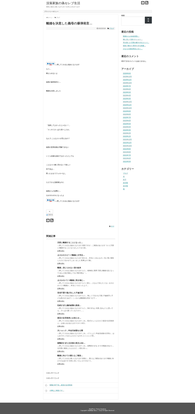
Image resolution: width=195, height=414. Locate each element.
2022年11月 (127, 105)
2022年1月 (127, 136)
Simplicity (103, 409)
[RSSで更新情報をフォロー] (146, 3)
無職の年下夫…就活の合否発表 (61, 385)
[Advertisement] (80, 46)
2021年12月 (127, 139)
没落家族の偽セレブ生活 (63, 3)
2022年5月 (127, 124)
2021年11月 (127, 142)
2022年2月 (127, 133)
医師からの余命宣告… (131, 36)
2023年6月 (127, 89)
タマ (112, 226)
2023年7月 (127, 86)
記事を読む (60, 251)
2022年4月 (127, 127)
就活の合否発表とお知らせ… (69, 318)
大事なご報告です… (57, 390)
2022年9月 (127, 111)
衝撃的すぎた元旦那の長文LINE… (71, 343)
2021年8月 (127, 152)
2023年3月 (127, 98)
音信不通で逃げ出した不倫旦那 (70, 293)
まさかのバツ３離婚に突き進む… (71, 280)
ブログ (111, 28)
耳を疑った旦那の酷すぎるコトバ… (136, 42)
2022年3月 (127, 130)
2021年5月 (127, 161)
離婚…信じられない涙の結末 (69, 268)
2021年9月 (127, 149)
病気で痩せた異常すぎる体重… (134, 46)
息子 (124, 180)
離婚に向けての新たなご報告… (70, 356)
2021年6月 (127, 158)
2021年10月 (127, 146)
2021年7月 (127, 155)
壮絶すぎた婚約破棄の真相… (69, 305)
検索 (123, 15)
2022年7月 (127, 117)
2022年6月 (127, 120)
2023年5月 (127, 92)
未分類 (125, 183)
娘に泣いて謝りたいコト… (132, 39)
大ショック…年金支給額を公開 (70, 330)
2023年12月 (127, 76)
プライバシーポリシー (51, 11)
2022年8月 (127, 114)
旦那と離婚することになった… (70, 243)
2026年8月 (127, 73)
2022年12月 (127, 102)
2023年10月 (127, 83)
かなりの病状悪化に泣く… (132, 49)
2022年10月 (127, 108)
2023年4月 (127, 95)
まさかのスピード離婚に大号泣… (71, 255)
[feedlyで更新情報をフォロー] (142, 3)
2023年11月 (127, 80)
